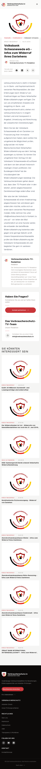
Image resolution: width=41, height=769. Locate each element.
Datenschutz (6, 725)
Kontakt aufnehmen (19, 310)
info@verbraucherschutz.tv (23, 336)
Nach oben (19, 765)
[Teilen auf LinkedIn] (22, 70)
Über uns (5, 718)
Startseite (7, 38)
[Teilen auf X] (27, 70)
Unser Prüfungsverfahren (10, 708)
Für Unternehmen (7, 695)
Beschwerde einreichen (11, 689)
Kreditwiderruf (17, 38)
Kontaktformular (7, 752)
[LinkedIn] (14, 743)
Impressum (5, 721)
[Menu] (37, 4)
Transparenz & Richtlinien (10, 732)
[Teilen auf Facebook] (17, 70)
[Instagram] (3, 743)
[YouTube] (9, 743)
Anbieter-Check (7, 704)
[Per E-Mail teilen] (33, 70)
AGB (3, 729)
